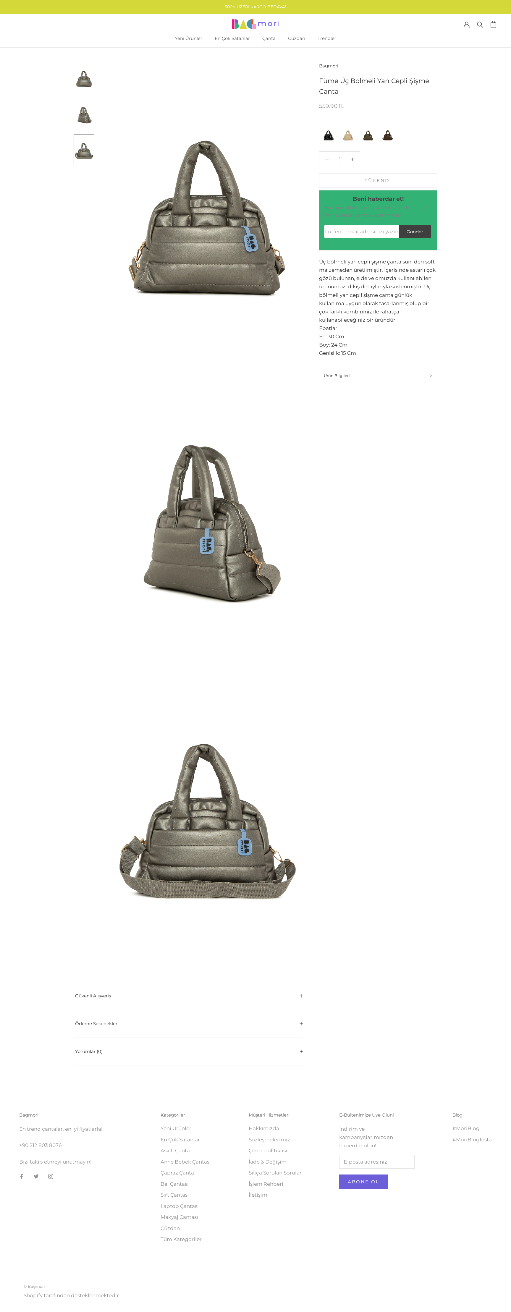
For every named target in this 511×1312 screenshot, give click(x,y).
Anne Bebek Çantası (186, 1162)
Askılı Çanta (175, 1151)
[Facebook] (21, 1176)
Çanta (269, 38)
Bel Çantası (175, 1184)
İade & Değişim (268, 1162)
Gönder (415, 231)
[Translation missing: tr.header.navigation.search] (480, 24)
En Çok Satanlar (232, 38)
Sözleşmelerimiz (269, 1140)
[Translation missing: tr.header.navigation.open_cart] (493, 24)
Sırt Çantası (175, 1195)
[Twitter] (36, 1176)
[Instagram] (50, 1176)
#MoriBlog (466, 1128)
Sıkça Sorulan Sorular (275, 1173)
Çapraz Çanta (177, 1173)
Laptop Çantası (180, 1206)
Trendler (327, 38)
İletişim (258, 1195)
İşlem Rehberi (266, 1184)
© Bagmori (34, 1286)
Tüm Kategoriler (181, 1239)
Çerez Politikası (268, 1151)
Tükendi (378, 180)
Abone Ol (363, 1182)
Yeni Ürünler (188, 38)
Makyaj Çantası (179, 1217)
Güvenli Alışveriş (93, 996)
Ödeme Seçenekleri (97, 1023)
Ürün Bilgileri (337, 375)
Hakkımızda (264, 1128)
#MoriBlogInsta (472, 1140)
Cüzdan (296, 38)
